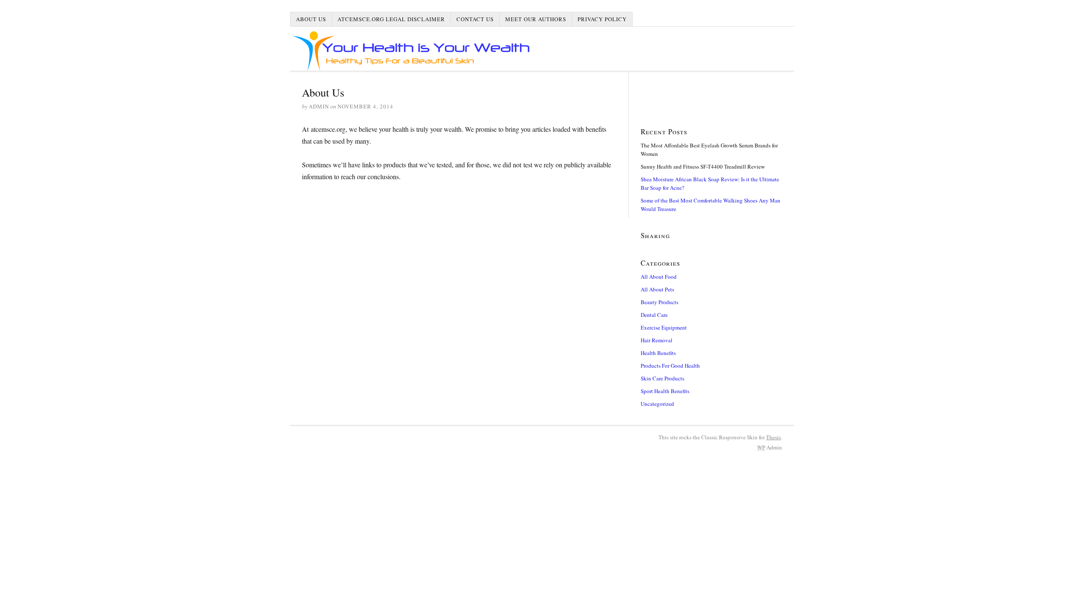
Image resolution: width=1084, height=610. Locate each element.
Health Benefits (658, 353)
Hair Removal (656, 340)
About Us (311, 19)
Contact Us (475, 19)
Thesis (773, 437)
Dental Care (654, 315)
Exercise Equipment (664, 327)
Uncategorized (657, 404)
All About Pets (657, 289)
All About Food (659, 276)
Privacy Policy (602, 19)
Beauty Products (659, 302)
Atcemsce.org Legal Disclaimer (391, 19)
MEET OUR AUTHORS (535, 19)
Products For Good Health (670, 365)
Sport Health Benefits (665, 391)
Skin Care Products (662, 378)
